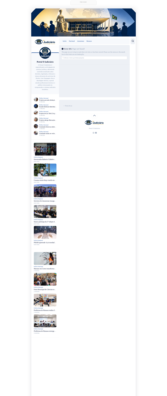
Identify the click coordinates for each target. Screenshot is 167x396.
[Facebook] (96, 133)
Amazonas (80, 41)
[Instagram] (93, 133)
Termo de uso (68, 106)
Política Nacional (43, 98)
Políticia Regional (38, 157)
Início (64, 41)
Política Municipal (38, 266)
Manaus (89, 41)
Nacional (72, 41)
